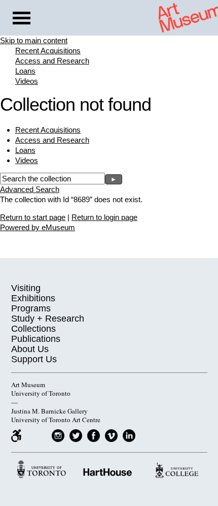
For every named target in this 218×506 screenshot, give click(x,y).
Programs (31, 308)
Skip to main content (33, 40)
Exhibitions (33, 298)
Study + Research (47, 318)
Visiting (26, 288)
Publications (35, 339)
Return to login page (104, 217)
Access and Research (52, 60)
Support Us (34, 359)
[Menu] (21, 19)
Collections (33, 329)
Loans (25, 71)
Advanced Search (29, 189)
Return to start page (32, 217)
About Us (30, 349)
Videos (26, 81)
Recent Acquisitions (48, 50)
